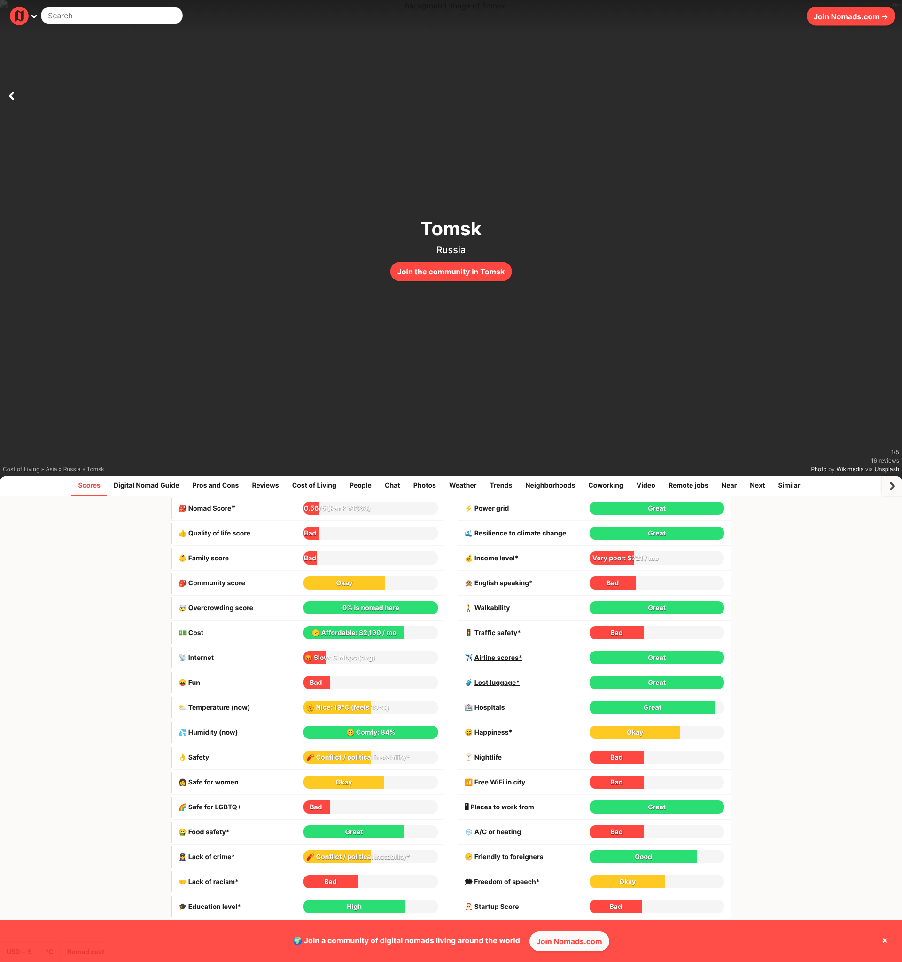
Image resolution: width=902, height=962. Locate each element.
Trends (501, 485)
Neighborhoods (550, 485)
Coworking (605, 485)
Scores (89, 485)
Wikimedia (849, 469)
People (361, 485)
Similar (789, 485)
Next (757, 485)
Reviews (265, 485)
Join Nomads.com (569, 941)
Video (646, 485)
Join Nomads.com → (851, 16)
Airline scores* (498, 658)
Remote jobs (688, 485)
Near (729, 485)
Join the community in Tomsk (451, 271)
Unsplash (887, 469)
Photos (424, 485)
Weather (463, 485)
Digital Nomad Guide (146, 485)
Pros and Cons (216, 485)
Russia (451, 250)
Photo (818, 469)
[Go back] (11, 94)
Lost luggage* (497, 683)
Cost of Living (314, 485)
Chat (392, 485)
